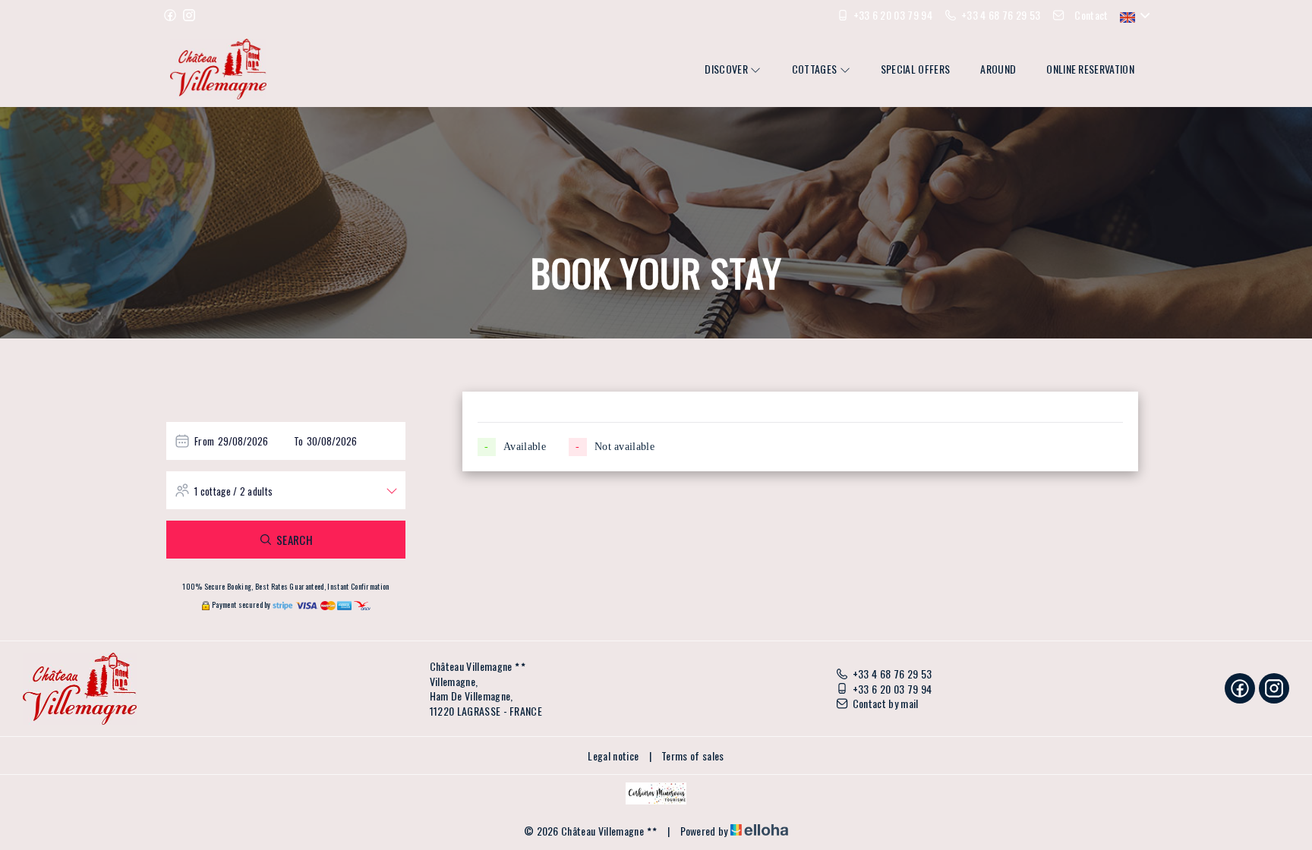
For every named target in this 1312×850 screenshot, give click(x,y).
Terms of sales (692, 755)
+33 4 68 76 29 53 (892, 674)
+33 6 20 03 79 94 (892, 689)
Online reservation (1090, 69)
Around (998, 69)
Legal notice (613, 755)
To (299, 441)
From (204, 441)
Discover (727, 69)
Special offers (915, 69)
